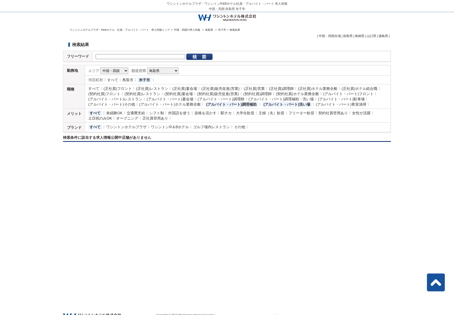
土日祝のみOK (100, 118)
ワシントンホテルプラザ (126, 127)
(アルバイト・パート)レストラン (115, 99)
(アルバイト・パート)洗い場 (287, 104)
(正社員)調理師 (281, 88)
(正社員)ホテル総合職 (359, 88)
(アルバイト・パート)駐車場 (341, 99)
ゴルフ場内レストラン (211, 127)
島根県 (359, 36)
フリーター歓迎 (301, 113)
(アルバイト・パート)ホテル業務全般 (170, 104)
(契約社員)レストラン (142, 94)
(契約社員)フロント (104, 94)
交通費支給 (136, 113)
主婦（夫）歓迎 (271, 113)
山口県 (371, 36)
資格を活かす (205, 113)
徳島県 (383, 36)
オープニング (127, 118)
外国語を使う (179, 113)
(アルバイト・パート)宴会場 (170, 99)
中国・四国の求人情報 (187, 29)
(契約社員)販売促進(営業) (218, 94)
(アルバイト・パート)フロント (348, 94)
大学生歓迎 (245, 113)
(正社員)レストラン (152, 88)
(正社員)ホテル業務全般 (317, 88)
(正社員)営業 (254, 88)
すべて (112, 80)
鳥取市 (127, 80)
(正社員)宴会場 (184, 88)
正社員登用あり (155, 118)
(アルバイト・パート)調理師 (221, 99)
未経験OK (114, 113)
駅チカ (226, 113)
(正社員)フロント (118, 88)
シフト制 (156, 113)
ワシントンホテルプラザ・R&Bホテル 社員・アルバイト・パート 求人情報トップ (120, 29)
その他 (239, 127)
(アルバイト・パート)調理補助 (231, 104)
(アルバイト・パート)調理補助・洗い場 (281, 99)
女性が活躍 (361, 113)
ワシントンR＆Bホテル (170, 127)
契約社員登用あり (333, 113)
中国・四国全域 (330, 36)
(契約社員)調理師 (257, 94)
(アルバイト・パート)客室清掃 (341, 104)
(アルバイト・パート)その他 (111, 104)
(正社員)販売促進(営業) (220, 88)
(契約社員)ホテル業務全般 (297, 94)
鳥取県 (209, 29)
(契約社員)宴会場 (178, 94)
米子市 (144, 80)
